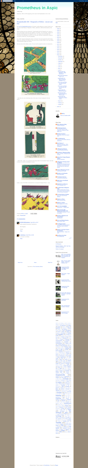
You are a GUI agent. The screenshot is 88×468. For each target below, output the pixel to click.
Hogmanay (62, 373)
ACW (66, 323)
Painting (58, 395)
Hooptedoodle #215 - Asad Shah (65, 300)
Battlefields (58, 328)
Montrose (57, 387)
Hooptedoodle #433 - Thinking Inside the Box (66, 280)
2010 (58, 106)
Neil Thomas (59, 391)
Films (62, 358)
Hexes (61, 370)
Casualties (68, 334)
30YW (57, 323)
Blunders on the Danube (62, 173)
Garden (57, 363)
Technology (58, 416)
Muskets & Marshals (61, 159)
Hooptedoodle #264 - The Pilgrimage (65, 287)
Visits (62, 425)
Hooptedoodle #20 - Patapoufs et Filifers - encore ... (63, 97)
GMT (68, 364)
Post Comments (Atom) (38, 266)
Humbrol (57, 376)
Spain (66, 412)
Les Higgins (59, 382)
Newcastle (69, 391)
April (59, 70)
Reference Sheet (59, 403)
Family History (62, 354)
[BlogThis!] (32, 213)
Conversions (59, 343)
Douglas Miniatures (61, 348)
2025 (58, 30)
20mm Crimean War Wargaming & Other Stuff (62, 210)
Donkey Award (68, 346)
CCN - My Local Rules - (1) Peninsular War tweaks (62, 87)
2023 (58, 33)
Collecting (64, 338)
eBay (62, 349)
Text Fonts (62, 417)
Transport (69, 419)
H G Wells (64, 367)
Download (67, 348)
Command (67, 339)
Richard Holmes (67, 404)
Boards (59, 331)
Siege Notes (62, 409)
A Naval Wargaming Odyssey (62, 150)
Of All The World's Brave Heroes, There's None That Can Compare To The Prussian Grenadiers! (63, 191)
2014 (58, 49)
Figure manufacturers (61, 356)
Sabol (57, 407)
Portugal (57, 399)
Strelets (70, 413)
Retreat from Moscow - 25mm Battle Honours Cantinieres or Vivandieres (62, 145)
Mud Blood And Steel (61, 235)
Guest (59, 367)
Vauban (61, 424)
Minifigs (67, 386)
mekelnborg (22, 235)
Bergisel (59, 329)
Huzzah (62, 376)
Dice (70, 345)
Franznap (60, 362)
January (60, 104)
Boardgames (68, 330)
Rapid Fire (69, 400)
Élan (65, 350)
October (60, 59)
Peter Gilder (68, 395)
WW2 (69, 431)
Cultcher (68, 344)
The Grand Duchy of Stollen (63, 194)
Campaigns (60, 334)
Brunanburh (63, 333)
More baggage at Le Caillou (62, 203)
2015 (58, 47)
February (60, 102)
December (60, 56)
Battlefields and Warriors (62, 184)
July (59, 64)
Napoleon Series (64, 390)
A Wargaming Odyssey (62, 148)
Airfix (69, 323)
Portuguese (63, 399)
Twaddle (58, 422)
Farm (67, 354)
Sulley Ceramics (60, 414)
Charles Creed (64, 335)
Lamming (62, 380)
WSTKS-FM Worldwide (25, 222)
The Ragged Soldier (61, 223)
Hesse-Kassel (64, 369)
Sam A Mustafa (68, 407)
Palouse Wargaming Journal (63, 169)
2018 (58, 42)
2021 (58, 37)
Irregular (57, 377)
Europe (57, 353)
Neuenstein (64, 391)
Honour (68, 373)
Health (69, 368)
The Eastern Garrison (61, 176)
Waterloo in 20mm (61, 202)
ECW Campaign (59, 350)
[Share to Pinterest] (36, 213)
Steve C (60, 413)
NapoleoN (58, 390)
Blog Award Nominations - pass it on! (63, 76)
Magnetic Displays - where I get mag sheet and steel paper (63, 246)
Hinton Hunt (59, 372)
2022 (58, 35)
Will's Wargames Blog (61, 124)
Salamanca (61, 407)
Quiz (58, 400)
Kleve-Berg (57, 380)
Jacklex (70, 377)
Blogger (56, 465)
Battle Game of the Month (62, 180)
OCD (66, 392)
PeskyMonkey (47, 465)
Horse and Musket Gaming (62, 220)
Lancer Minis (68, 380)
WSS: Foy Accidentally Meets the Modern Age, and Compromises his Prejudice (66, 256)
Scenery (62, 408)
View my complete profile (65, 115)
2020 (58, 39)
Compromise (58, 341)
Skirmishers (62, 411)
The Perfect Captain (67, 418)
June (59, 66)
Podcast (67, 398)
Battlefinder (64, 328)
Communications (59, 340)
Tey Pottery (68, 417)
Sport (56, 413)
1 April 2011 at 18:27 (34, 222)
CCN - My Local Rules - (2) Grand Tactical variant (62, 83)
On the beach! (59, 217)
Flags (61, 359)
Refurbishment (67, 403)
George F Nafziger (59, 364)
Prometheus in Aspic (37, 7)
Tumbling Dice (66, 421)
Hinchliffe (67, 370)
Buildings (69, 333)
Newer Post (20, 262)
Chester (62, 336)
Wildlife (63, 430)
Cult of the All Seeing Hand (62, 178)
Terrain (57, 417)
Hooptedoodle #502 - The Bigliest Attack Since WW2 (65, 268)
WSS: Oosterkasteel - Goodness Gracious (65, 306)
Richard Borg (60, 404)
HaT (65, 368)
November (60, 58)
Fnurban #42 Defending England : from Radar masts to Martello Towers (63, 226)
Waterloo (67, 429)
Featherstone (61, 355)
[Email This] (31, 213)
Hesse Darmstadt (58, 369)
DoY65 (57, 349)
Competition (67, 340)
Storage (65, 413)
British (68, 331)
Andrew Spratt (68, 324)
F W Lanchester (62, 353)
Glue (64, 364)
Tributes (59, 421)
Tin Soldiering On (61, 138)
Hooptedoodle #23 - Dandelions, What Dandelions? (62, 72)
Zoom (57, 433)
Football (65, 359)
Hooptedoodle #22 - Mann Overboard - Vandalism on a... (62, 79)
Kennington (66, 378)
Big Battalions (65, 329)
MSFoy (63, 113)
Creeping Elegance (61, 344)
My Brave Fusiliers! (61, 133)
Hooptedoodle (22, 215)
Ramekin (63, 400)
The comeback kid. (60, 236)
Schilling (68, 408)
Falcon (57, 354)
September (60, 61)
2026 (58, 28)
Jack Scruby (63, 377)
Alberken (57, 324)
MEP (63, 386)
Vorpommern (59, 426)
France (69, 360)
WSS (60, 431)
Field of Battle (68, 355)
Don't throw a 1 (60, 143)
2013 (58, 51)
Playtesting (58, 398)
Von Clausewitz (68, 425)
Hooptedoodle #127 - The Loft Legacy (65, 313)
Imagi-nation (66, 376)
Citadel (67, 336)
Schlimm (57, 409)
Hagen (60, 368)
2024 (58, 32)
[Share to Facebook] (35, 213)
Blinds (60, 330)
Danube (57, 345)
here (57, 22)
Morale (62, 387)
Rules (66, 405)
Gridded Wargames (67, 365)
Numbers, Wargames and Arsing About (62, 216)
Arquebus (57, 325)
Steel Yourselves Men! (61, 200)
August (59, 63)
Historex (67, 372)
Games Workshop (66, 362)
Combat (61, 339)
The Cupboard (58, 418)
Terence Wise (67, 416)
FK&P (57, 359)
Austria (59, 326)
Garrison (62, 363)
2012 (58, 53)
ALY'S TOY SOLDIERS (62, 206)
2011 (58, 54)
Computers (66, 341)
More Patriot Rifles (60, 174)
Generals (67, 363)
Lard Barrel (59, 381)
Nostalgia (59, 392)
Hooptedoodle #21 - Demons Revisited (62, 90)
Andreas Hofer (62, 324)
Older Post (50, 262)
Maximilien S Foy (65, 385)
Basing (67, 326)
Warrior (61, 429)
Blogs (64, 330)
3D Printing (61, 323)
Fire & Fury (68, 358)
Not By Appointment (61, 128)
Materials (57, 385)
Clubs (60, 338)
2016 (58, 46)
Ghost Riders (59, 181)
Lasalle (63, 381)
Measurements (58, 386)
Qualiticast (69, 399)
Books (63, 331)
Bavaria (69, 328)
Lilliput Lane (67, 382)
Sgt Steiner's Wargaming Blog (63, 152)
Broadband (57, 333)
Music (57, 388)
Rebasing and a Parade (61, 170)
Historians (57, 373)
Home (35, 262)
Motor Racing (68, 387)
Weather (57, 430)
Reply (21, 230)
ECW (66, 349)
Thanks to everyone (60, 125)
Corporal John (68, 343)
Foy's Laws (62, 360)
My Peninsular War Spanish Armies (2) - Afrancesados (62, 93)
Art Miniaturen (58, 244)
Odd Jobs (69, 392)
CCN (57, 335)
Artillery (69, 325)
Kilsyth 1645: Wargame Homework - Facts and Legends (66, 293)
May (59, 68)
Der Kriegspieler (64, 345)
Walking (65, 426)
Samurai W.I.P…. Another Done (63, 207)
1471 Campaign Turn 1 (61, 185)
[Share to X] (33, 213)
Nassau (70, 390)
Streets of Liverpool (59, 249)
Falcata (67, 353)
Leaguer (67, 381)
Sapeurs (58, 408)
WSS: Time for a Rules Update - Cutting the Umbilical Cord (66, 261)
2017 (58, 44)
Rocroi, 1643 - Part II (61, 221)
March (59, 100)
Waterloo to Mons (61, 199)
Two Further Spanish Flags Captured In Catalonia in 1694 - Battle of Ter (63, 130)
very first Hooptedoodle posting (24, 26)
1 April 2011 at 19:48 (30, 235)
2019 (58, 40)
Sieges (69, 409)
